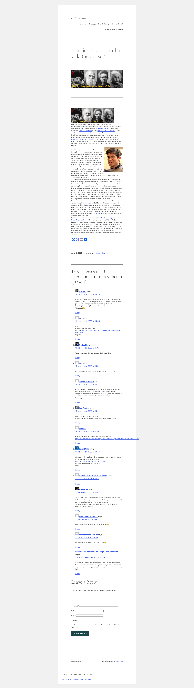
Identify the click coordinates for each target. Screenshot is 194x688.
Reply (77, 312)
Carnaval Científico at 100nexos (93, 476)
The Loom (88, 203)
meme (98, 253)
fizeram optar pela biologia (106, 131)
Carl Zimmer (75, 150)
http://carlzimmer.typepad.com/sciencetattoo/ (90, 461)
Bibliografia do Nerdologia (87, 24)
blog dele (103, 218)
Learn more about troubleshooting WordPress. (77, 679)
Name (73, 610)
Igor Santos (84, 408)
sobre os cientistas (85, 131)
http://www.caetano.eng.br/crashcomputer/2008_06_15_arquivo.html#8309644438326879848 (107, 439)
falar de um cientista (102, 128)
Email (73, 615)
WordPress (119, 661)
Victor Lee (83, 490)
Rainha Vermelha (78, 18)
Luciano (82, 428)
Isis (80, 318)
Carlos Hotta (84, 345)
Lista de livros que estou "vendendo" (110, 24)
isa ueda (82, 291)
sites (103, 253)
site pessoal (112, 218)
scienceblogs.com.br (88, 516)
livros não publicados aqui (80, 220)
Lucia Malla (84, 449)
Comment (75, 606)
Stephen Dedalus (86, 381)
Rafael (98, 213)
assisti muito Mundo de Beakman (82, 139)
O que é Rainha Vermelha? (114, 29)
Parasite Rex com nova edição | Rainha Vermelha (96, 552)
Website (74, 620)
